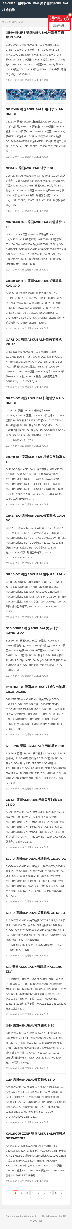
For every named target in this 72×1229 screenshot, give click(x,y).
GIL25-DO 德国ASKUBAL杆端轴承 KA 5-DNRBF (35, 400)
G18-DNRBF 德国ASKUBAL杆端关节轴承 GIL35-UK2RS (35, 689)
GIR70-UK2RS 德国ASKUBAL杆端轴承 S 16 (35, 224)
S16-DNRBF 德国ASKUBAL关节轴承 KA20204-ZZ (32, 631)
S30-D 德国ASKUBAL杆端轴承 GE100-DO (36, 858)
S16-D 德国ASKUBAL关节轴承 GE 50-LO (35, 913)
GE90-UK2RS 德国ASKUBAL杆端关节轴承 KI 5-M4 (35, 35)
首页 (4, 22)
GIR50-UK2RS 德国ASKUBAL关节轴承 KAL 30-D (34, 283)
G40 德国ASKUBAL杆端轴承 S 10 (30, 1025)
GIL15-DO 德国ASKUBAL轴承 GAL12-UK (36, 574)
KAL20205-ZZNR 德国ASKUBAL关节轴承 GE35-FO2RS (36, 1136)
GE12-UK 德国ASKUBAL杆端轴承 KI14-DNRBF (34, 112)
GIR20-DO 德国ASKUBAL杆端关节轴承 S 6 (35, 459)
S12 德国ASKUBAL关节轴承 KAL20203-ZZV (35, 969)
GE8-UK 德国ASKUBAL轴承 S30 (29, 168)
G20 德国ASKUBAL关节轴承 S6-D (30, 1079)
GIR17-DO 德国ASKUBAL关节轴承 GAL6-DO (36, 518)
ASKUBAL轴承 (16, 22)
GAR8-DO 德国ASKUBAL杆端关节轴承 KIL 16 (34, 342)
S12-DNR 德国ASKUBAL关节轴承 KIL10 (35, 746)
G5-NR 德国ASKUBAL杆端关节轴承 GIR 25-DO (34, 802)
